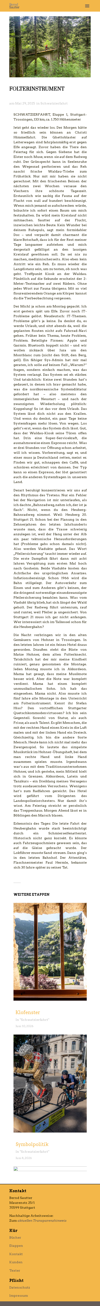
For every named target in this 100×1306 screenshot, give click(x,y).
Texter (14, 1270)
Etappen (16, 1245)
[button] (87, 5)
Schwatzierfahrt (54, 103)
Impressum (18, 1295)
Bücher (15, 1237)
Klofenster (28, 1012)
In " (18, 1019)
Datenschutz (19, 1287)
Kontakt (16, 1254)
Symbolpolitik (32, 1144)
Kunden (16, 1262)
